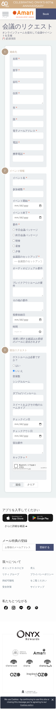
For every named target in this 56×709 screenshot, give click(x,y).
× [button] (52, 700)
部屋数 (16, 376)
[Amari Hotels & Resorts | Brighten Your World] (39, 652)
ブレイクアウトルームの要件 (28, 284)
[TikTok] (28, 607)
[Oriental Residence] (19, 652)
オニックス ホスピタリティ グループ (13, 571)
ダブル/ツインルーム (24, 393)
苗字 (16, 70)
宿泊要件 (18, 443)
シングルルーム (21, 381)
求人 (32, 568)
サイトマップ (37, 586)
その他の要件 (20, 300)
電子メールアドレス (25, 130)
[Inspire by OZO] (37, 674)
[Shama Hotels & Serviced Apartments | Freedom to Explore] (28, 663)
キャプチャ (20, 457)
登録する (45, 547)
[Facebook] (5, 607)
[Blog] (36, 607)
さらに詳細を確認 (15, 526)
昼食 (17, 246)
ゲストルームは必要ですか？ (26, 359)
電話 (16, 142)
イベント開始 (21, 200)
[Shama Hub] (45, 663)
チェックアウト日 (23, 431)
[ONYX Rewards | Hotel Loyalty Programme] (28, 634)
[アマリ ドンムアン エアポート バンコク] (23, 14)
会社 (16, 82)
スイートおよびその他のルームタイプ (28, 406)
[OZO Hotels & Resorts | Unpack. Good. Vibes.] (15, 674)
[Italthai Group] (29, 694)
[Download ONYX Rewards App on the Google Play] (40, 518)
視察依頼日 (19, 314)
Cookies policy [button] (26, 705)
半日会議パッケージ (26, 230)
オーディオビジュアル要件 (28, 268)
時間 (15, 326)
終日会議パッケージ (26, 235)
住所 (16, 93)
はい (17, 365)
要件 (16, 224)
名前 (16, 58)
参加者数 (19, 189)
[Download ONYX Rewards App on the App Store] (15, 518)
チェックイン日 (21, 419)
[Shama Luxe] (11, 663)
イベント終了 (21, 212)
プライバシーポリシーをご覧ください (42, 577)
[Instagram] (13, 607)
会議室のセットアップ (26, 256)
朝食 (17, 240)
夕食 (17, 251)
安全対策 (7, 586)
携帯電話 (19, 154)
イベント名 (20, 178)
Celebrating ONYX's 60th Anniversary (33, 4)
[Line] (21, 607)
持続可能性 (8, 580)
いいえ (19, 371)
